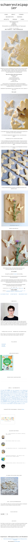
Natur (20, 395)
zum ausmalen (23, 403)
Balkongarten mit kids (18, 390)
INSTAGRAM (4, 344)
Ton (11, 398)
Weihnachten (4, 399)
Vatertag (22, 398)
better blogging (17, 401)
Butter (12, 290)
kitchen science (14, 402)
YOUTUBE (3, 345)
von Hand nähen (15, 403)
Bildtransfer (19, 391)
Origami (2, 396)
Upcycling (14, 398)
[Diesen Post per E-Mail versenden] (11, 289)
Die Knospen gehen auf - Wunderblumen (16, 448)
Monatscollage (7, 395)
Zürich (22, 399)
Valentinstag (18, 398)
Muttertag (17, 395)
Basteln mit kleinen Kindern (8, 391)
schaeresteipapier (14, 6)
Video (22, 19)
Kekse (21, 290)
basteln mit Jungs (10, 401)
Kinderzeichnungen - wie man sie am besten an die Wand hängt (15, 456)
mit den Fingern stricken (23, 402)
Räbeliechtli (7, 397)
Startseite (13, 294)
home (6, 14)
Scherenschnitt (11, 397)
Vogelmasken (25, 398)
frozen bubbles (8, 402)
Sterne (9, 398)
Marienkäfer (2, 395)
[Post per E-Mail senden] (24, 288)
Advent (14, 390)
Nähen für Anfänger (24, 395)
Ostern (5, 396)
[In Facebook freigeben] (15, 289)
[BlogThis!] (12, 289)
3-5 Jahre (2, 390)
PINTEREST (4, 346)
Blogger (23, 409)
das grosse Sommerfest (23, 401)
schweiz (8, 403)
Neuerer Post (23, 294)
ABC (11, 390)
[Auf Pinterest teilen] (16, 289)
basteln (5, 401)
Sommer (24, 397)
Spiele (7, 398)
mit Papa (18, 402)
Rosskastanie (3, 397)
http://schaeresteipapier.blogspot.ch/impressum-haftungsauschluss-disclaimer (15, 539)
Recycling (22, 396)
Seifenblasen (20, 397)
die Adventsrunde (3, 402)
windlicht (19, 403)
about (13, 14)
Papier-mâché (9, 396)
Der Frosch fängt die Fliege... (13, 440)
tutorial (11, 403)
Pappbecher (13, 396)
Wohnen (19, 16)
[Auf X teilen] (14, 289)
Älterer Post (5, 294)
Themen (21, 14)
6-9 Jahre (7, 390)
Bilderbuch (15, 391)
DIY (26, 391)
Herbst (2, 394)
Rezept (12, 291)
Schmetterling (18, 291)
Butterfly (17, 290)
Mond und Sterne (13, 395)
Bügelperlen (23, 391)
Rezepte (6, 19)
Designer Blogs (17, 541)
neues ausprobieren (4, 403)
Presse (15, 19)
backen (8, 290)
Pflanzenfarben (18, 396)
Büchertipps (10, 16)
